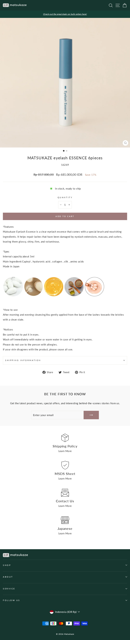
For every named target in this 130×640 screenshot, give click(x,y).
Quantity (65, 197)
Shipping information (23, 360)
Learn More (65, 450)
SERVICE (9, 588)
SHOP (7, 565)
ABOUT (8, 577)
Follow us (11, 600)
